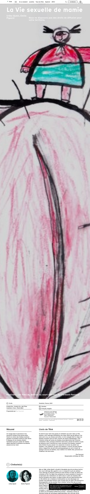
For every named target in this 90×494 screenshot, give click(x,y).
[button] (66, 2)
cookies (70, 485)
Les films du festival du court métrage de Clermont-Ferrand (53, 419)
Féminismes (52, 420)
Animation (45, 420)
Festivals (70, 419)
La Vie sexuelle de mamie (64, 484)
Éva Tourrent (20, 411)
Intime (40, 420)
